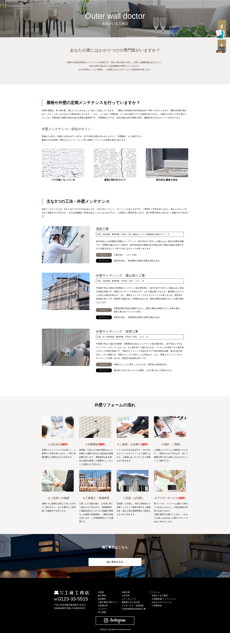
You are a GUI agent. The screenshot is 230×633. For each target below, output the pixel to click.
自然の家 (126, 592)
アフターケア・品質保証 (133, 605)
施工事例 (102, 595)
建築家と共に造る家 (131, 602)
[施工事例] (222, 46)
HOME (101, 592)
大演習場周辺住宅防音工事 (134, 609)
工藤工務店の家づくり (108, 602)
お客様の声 (103, 605)
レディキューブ (129, 599)
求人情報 (102, 612)
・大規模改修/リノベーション (163, 599)
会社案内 (102, 599)
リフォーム (155, 592)
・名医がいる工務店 (159, 595)
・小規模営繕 (156, 605)
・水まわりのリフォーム (161, 602)
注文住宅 (126, 595)
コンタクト (103, 609)
